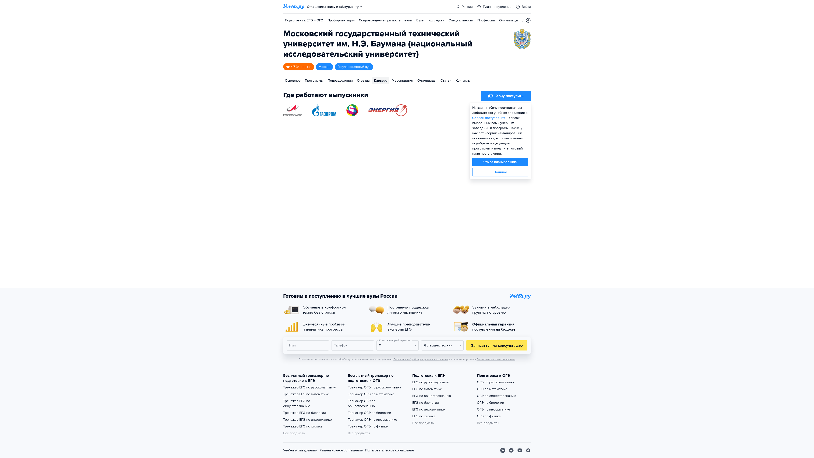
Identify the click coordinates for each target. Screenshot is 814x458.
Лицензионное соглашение (341, 450)
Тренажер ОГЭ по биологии (369, 413)
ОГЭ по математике (492, 389)
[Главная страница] (293, 6)
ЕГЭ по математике (427, 389)
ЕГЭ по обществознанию (431, 396)
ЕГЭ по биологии (425, 403)
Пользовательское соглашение (389, 450)
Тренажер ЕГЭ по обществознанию (296, 403)
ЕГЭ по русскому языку (430, 382)
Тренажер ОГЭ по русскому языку (374, 387)
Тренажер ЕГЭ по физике (302, 426)
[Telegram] (511, 450)
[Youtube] (519, 450)
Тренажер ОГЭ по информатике (372, 420)
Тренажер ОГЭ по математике (371, 394)
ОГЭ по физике (489, 416)
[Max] (528, 450)
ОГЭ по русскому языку (495, 382)
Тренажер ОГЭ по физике (368, 426)
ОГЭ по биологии (490, 403)
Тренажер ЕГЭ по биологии (304, 413)
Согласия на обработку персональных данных (420, 359)
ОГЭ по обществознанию (496, 396)
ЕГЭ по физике (423, 416)
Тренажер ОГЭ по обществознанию (361, 403)
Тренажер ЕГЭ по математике (306, 394)
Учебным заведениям (300, 450)
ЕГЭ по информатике (428, 409)
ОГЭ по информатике (493, 409)
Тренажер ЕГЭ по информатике (307, 420)
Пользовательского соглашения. (496, 359)
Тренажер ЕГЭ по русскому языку (309, 387)
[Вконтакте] (502, 450)
